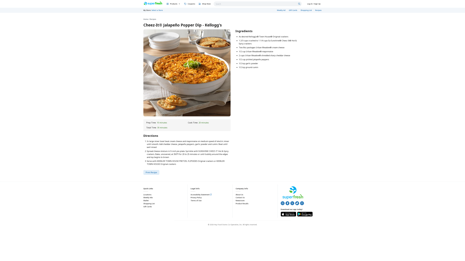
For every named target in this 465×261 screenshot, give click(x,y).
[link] (152, 3)
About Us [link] (239, 194)
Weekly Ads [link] (148, 197)
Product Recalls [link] (242, 203)
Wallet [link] (146, 200)
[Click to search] (299, 4)
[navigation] (232, 19)
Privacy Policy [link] (196, 197)
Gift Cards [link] (147, 206)
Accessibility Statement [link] (200, 194)
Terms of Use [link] (196, 200)
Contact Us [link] (240, 197)
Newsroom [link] (240, 200)
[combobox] (258, 3)
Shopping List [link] (149, 203)
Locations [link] (147, 194)
